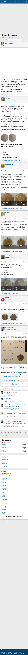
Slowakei (4, 509)
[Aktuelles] (23, 1)
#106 (26, 303)
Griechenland (5, 491)
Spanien (3, 512)
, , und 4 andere (12, 376)
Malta (3, 501)
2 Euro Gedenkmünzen (15, 408)
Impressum (4, 463)
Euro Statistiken (12, 416)
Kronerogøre (5, 37)
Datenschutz (4, 465)
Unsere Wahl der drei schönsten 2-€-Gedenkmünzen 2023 (14, 406)
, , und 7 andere (12, 208)
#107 (26, 333)
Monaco (3, 502)
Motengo (6, 416)
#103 (26, 170)
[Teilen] (23, 49)
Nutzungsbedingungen (6, 653)
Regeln (3, 461)
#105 (26, 261)
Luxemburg (4, 499)
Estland (3, 486)
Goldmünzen (5, 478)
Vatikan (3, 513)
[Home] (5, 1)
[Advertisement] (14, 18)
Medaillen (11, 393)
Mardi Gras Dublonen (10, 392)
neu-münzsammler (8, 426)
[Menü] (2, 1)
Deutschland (4, 482)
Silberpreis (4, 447)
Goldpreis (4, 444)
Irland (3, 492)
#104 (26, 218)
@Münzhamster (13, 106)
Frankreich (4, 489)
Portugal (4, 506)
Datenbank (4, 466)
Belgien (3, 484)
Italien (3, 493)
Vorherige (12, 40)
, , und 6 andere (12, 251)
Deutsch (4, 650)
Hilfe (21, 653)
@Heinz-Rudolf (17, 372)
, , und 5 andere (12, 160)
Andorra (3, 481)
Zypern (3, 515)
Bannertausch (5, 459)
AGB (20, 652)
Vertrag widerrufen (13, 652)
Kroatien (4, 495)
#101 (26, 49)
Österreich (4, 505)
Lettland (3, 496)
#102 (26, 104)
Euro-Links (4, 479)
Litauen (3, 498)
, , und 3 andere (12, 323)
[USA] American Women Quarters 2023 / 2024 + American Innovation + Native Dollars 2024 (15, 423)
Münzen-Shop (5, 462)
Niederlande (4, 503)
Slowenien (4, 510)
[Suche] (26, 1)
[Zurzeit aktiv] (4, 330)
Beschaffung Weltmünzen (18, 426)
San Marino (4, 508)
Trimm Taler (7, 398)
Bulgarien (4, 485)
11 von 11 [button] (19, 40)
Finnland (4, 488)
